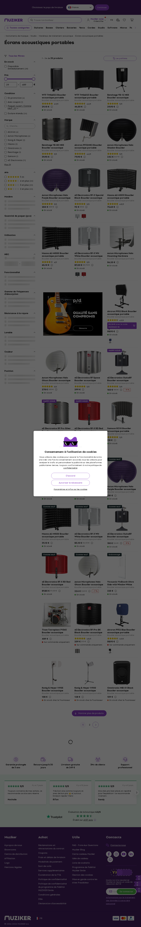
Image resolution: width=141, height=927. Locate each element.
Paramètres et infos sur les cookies (70, 489)
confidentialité (70, 468)
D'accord (70, 475)
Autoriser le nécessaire (70, 482)
